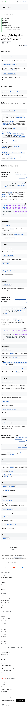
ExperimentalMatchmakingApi (11, 91)
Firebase (3, 687)
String (19, 135)
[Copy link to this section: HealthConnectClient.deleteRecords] (8, 177)
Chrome (3, 684)
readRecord (18, 153)
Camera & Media (5, 602)
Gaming (3, 595)
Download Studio (5, 657)
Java (25, 45)
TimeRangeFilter (20, 117)
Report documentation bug (7, 668)
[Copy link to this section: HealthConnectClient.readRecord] (2, 440)
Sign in (24, 1)
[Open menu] (2, 2)
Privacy (3, 605)
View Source (22, 178)
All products (4, 691)
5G (2, 607)
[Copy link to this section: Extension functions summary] (2, 105)
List (15, 135)
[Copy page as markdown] (7, 43)
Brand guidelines (15, 697)
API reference (6, 7)
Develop (13, 12)
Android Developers (5, 12)
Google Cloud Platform (6, 689)
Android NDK (4, 659)
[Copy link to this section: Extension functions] (19, 166)
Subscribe (20, 700)
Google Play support (6, 670)
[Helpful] (10, 15)
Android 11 (3, 643)
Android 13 (3, 639)
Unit (13, 110)
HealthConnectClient (9, 57)
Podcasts (3, 589)
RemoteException (7, 248)
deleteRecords (19, 116)
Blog (2, 587)
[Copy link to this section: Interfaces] (11, 52)
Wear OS (3, 616)
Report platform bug (6, 665)
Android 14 (3, 636)
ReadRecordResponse (8, 486)
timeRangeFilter (7, 123)
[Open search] (17, 2)
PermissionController (9, 73)
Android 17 (3, 629)
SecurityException (8, 255)
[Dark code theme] (26, 182)
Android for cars (5, 621)
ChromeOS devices (5, 618)
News (2, 584)
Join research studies (6, 672)
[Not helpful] (13, 15)
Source (3, 582)
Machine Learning (5, 598)
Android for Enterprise (6, 577)
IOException (6, 263)
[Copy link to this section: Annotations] (13, 86)
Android (3, 575)
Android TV (3, 623)
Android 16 (3, 632)
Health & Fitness (5, 600)
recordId (12, 158)
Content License (18, 557)
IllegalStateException (9, 271)
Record (8, 114)
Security (3, 580)
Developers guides (5, 652)
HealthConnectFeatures (9, 64)
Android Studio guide (6, 650)
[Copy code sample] (26, 204)
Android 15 (3, 634)
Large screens (4, 613)
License (8, 697)
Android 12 (3, 641)
